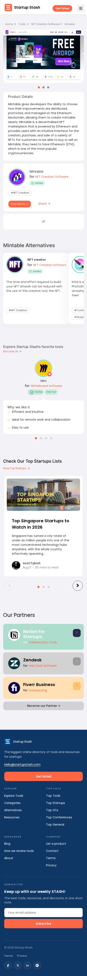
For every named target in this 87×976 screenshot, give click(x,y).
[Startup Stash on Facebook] (8, 965)
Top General (55, 824)
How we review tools (19, 851)
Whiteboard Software (46, 386)
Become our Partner (42, 706)
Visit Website (18, 204)
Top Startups (55, 803)
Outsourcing (38, 690)
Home (9, 24)
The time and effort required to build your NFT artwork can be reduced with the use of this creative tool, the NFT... (34, 286)
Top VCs (52, 810)
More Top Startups (15, 468)
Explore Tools (13, 796)
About (8, 858)
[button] (39, 87)
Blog (7, 844)
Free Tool (51, 391)
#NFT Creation (20, 193)
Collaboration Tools (43, 642)
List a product (56, 844)
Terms (51, 858)
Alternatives (13, 810)
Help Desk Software (43, 666)
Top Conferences (59, 817)
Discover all (11, 351)
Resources (11, 817)
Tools (22, 24)
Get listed (62, 8)
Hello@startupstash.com (22, 764)
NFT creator (36, 260)
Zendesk (32, 660)
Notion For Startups (34, 634)
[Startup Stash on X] (18, 965)
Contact (52, 851)
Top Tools (53, 796)
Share (43, 204)
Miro (44, 381)
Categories (12, 803)
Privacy (51, 865)
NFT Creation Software (45, 24)
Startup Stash (27, 7)
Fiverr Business (39, 685)
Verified (39, 183)
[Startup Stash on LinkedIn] (27, 965)
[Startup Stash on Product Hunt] (37, 965)
